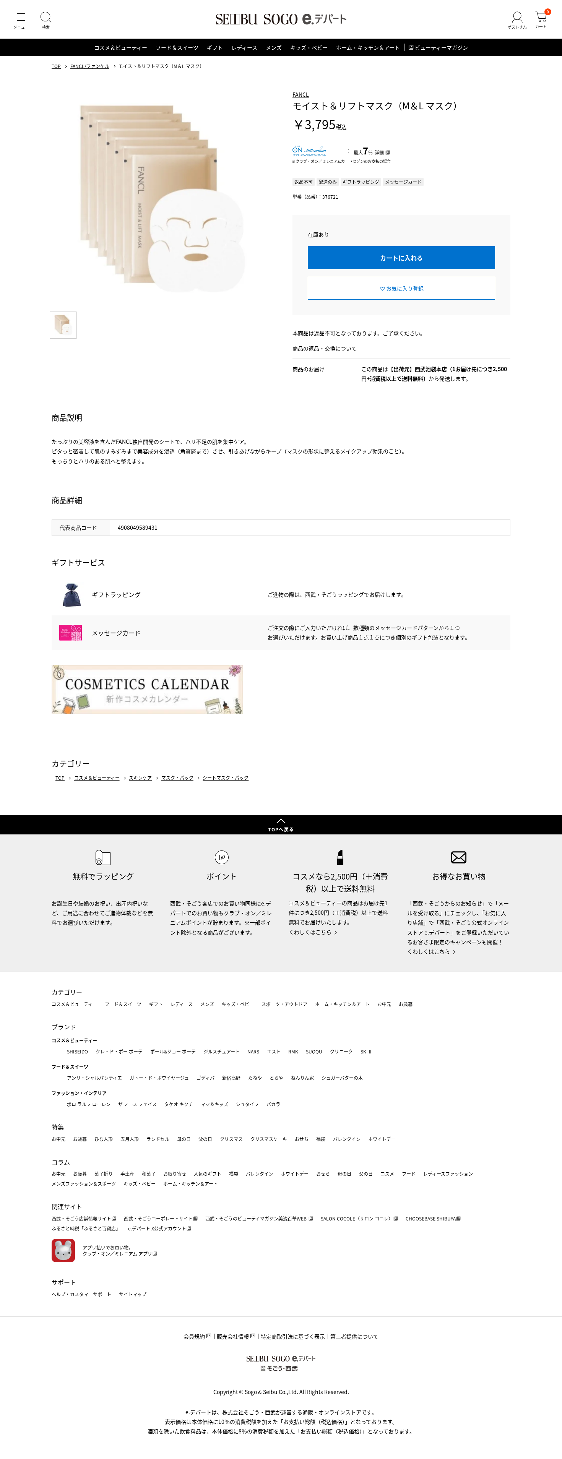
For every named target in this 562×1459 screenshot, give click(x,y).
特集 (58, 1126)
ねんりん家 (302, 1077)
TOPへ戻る (281, 829)
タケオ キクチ (178, 1104)
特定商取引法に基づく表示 (293, 1336)
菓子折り (103, 1173)
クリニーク (341, 1051)
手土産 (127, 1173)
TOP (56, 66)
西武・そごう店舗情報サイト (81, 1218)
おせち (302, 1139)
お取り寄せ (174, 1173)
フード (409, 1173)
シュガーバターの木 (342, 1077)
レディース (244, 47)
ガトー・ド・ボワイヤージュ (159, 1077)
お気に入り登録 (405, 288)
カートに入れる (401, 257)
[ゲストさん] (517, 20)
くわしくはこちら (310, 932)
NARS (253, 1051)
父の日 (205, 1139)
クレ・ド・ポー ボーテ (119, 1051)
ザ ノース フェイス (137, 1104)
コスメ (387, 1173)
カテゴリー (67, 991)
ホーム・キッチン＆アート (368, 47)
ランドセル (157, 1139)
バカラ (273, 1104)
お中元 (384, 1004)
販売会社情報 (233, 1336)
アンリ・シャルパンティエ (94, 1077)
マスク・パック (177, 778)
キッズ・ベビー (309, 47)
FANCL (300, 94)
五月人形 (129, 1139)
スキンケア (140, 778)
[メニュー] (21, 20)
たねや (255, 1077)
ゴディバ (205, 1077)
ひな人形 (103, 1139)
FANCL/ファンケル (89, 66)
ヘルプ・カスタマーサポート (81, 1294)
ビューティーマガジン (441, 47)
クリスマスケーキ (268, 1139)
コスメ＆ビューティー (120, 47)
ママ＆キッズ (214, 1104)
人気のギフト (207, 1173)
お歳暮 (406, 1004)
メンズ (274, 47)
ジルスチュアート (221, 1051)
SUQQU (314, 1051)
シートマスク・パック (226, 778)
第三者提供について (354, 1336)
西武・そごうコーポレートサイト (158, 1218)
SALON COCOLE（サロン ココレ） (357, 1218)
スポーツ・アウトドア (284, 1004)
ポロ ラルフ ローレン (88, 1104)
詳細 (379, 152)
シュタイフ (247, 1104)
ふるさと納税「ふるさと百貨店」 (86, 1228)
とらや (276, 1077)
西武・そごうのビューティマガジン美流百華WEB (256, 1218)
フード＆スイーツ (177, 47)
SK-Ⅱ (366, 1051)
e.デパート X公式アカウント (157, 1228)
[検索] (45, 20)
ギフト (215, 47)
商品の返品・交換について (324, 348)
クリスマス (231, 1139)
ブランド (64, 1026)
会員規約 (194, 1336)
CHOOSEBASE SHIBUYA (431, 1218)
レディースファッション (448, 1173)
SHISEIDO (77, 1051)
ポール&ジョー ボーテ (173, 1051)
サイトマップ (132, 1294)
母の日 (184, 1139)
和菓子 (149, 1173)
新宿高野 (231, 1077)
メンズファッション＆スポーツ (84, 1183)
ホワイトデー (382, 1139)
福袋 (320, 1139)
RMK (293, 1051)
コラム (61, 1162)
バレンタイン (347, 1139)
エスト (274, 1051)
